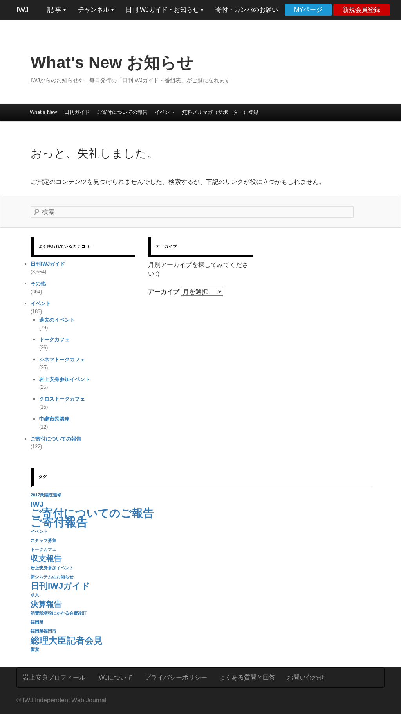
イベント (165, 112)
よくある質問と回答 (247, 677)
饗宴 (35, 649)
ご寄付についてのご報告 (92, 513)
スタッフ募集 (43, 540)
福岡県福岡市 (43, 631)
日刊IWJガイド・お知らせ (163, 9)
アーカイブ (163, 291)
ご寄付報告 (59, 522)
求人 (35, 594)
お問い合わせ (306, 677)
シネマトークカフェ (62, 359)
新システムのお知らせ (52, 576)
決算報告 (46, 604)
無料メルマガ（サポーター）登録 (220, 112)
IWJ (22, 10)
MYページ (308, 9)
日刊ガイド (77, 112)
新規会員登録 (361, 9)
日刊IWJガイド (48, 264)
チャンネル (94, 9)
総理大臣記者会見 (67, 640)
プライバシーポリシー (176, 677)
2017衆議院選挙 (46, 495)
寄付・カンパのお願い (246, 9)
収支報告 (46, 558)
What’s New (43, 112)
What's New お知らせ (112, 62)
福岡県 (37, 622)
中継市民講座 (54, 419)
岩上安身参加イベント (64, 379)
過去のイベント (57, 320)
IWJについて (115, 677)
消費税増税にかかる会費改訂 (59, 613)
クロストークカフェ (62, 399)
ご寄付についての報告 (122, 112)
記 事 (55, 9)
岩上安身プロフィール (54, 677)
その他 (38, 283)
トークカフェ (54, 339)
